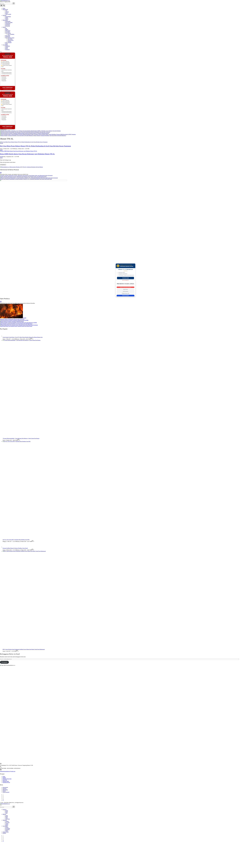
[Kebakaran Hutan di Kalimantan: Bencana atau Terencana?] (13, 132)
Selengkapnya (3, 164)
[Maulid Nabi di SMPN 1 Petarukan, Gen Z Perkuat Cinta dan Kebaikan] (15, 130)
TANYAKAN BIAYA (125, 278)
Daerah (1, 143)
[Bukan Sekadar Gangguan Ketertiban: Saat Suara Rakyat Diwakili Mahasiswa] (17, 135)
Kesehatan (35, 325)
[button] (13, 3)
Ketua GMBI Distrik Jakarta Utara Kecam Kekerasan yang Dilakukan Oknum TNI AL (27, 154)
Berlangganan (4, 754)
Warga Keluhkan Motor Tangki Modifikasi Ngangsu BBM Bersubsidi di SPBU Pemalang (57, 134)
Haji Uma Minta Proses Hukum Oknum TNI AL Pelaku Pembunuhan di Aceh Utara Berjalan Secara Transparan (35, 146)
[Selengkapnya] (1, 173)
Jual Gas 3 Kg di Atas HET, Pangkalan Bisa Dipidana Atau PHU (16, 539)
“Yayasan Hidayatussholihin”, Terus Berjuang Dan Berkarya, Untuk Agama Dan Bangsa (21, 438)
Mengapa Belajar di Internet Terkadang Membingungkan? (37, 133)
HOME (1, 156)
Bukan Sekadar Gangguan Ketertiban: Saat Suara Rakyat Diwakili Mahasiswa (50, 135)
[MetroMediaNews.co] (5, 0)
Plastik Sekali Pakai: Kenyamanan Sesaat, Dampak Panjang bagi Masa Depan (16, 326)
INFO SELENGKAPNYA (125, 295)
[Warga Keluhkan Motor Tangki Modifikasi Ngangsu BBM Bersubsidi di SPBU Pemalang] (19, 134)
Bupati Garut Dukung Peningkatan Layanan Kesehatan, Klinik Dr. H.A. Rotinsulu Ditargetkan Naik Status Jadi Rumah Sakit (26, 179)
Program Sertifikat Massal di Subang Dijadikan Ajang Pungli (15, 640)
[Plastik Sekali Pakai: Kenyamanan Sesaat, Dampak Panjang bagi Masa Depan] (16, 325)
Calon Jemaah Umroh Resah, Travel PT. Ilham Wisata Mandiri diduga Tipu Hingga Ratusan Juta (22, 337)
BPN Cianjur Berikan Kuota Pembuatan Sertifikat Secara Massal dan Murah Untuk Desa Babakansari (24, 742)
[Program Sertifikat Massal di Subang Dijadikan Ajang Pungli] (101, 542)
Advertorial (50, 175)
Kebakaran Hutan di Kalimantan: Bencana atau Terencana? (38, 132)
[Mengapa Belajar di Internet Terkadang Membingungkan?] (12, 133)
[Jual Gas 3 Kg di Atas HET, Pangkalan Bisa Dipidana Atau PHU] (101, 441)
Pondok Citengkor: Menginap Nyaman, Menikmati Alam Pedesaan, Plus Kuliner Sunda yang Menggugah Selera (23, 176)
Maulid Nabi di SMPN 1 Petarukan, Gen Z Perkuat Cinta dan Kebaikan (46, 130)
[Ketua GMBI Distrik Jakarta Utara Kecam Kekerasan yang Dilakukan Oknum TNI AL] (18, 151)
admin (1, 149)
